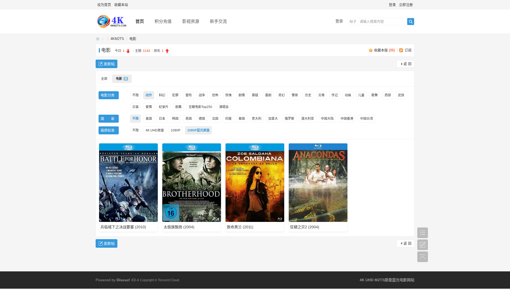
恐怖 (215, 95)
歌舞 (374, 95)
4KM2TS (117, 39)
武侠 (401, 95)
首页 (139, 21)
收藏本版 (384, 50)
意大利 (256, 119)
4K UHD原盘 (155, 130)
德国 (202, 119)
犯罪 (175, 95)
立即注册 (406, 5)
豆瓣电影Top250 (200, 107)
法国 (215, 119)
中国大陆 (327, 119)
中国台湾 (366, 119)
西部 (388, 95)
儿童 (361, 95)
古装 (135, 107)
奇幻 (281, 95)
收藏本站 (121, 5)
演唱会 (224, 107)
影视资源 (190, 21)
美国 (149, 119)
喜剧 (268, 95)
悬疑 (255, 95)
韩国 (175, 119)
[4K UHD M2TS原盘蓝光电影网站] (112, 30)
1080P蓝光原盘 (198, 130)
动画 (348, 95)
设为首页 (104, 5)
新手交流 (218, 21)
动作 (149, 95)
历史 (308, 95)
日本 (162, 119)
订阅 (408, 50)
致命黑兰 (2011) (240, 227)
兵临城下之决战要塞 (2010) (123, 227)
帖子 (353, 21)
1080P (175, 130)
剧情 (242, 95)
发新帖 (109, 64)
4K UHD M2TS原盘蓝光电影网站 (98, 39)
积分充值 (163, 21)
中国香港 (347, 119)
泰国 (242, 119)
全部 (104, 79)
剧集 (178, 107)
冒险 (188, 95)
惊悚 (228, 95)
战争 (202, 95)
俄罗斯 (289, 119)
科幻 (162, 95)
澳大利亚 (307, 119)
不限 (135, 95)
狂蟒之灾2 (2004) (304, 227)
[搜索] (410, 21)
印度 (228, 119)
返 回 (407, 64)
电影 (132, 39)
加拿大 (273, 119)
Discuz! (123, 280)
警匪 (295, 95)
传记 (335, 95)
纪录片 (163, 107)
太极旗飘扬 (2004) (179, 227)
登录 (392, 5)
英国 (188, 119)
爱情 (149, 107)
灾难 (321, 95)
